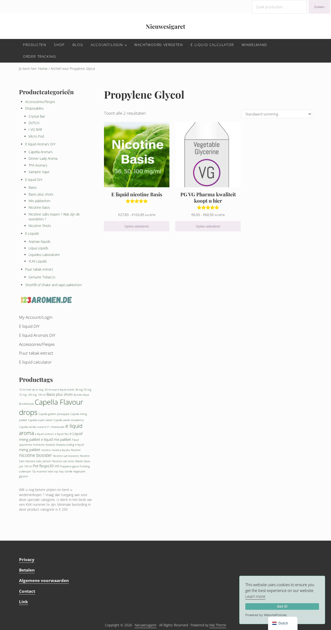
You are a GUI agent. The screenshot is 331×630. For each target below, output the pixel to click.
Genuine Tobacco (42, 277)
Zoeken (319, 7)
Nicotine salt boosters (66, 456)
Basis (33, 187)
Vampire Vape (39, 171)
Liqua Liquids (38, 248)
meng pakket (29, 449)
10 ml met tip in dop (31, 389)
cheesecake (57, 427)
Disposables (34, 108)
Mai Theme (217, 625)
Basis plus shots (41, 194)
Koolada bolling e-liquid (70, 444)
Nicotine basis (39, 207)
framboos (39, 444)
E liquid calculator (35, 362)
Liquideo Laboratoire (44, 254)
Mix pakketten (39, 200)
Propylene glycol (69, 466)
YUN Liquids (38, 261)
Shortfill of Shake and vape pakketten (53, 284)
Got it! (282, 606)
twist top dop (56, 471)
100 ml (42, 394)
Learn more (255, 596)
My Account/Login (35, 317)
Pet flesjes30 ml (46, 465)
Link (23, 601)
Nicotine (76, 450)
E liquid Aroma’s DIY (37, 335)
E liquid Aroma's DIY (40, 144)
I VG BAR (35, 129)
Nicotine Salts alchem (38, 461)
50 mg (87, 389)
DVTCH (34, 123)
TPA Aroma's (38, 165)
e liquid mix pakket (56, 439)
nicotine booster (35, 455)
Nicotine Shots (40, 225)
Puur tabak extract (39, 269)
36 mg (79, 389)
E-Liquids (32, 233)
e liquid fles (62, 434)
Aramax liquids (40, 241)
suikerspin (25, 471)
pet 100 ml (25, 466)
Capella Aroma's (41, 152)
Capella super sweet (40, 420)
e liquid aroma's (44, 434)
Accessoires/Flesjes (40, 101)
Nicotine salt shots (63, 461)
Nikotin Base (82, 461)
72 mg (23, 394)
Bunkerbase (26, 403)
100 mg (32, 394)
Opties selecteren (136, 226)
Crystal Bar (37, 116)
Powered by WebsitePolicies (266, 615)
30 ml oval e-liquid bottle (59, 389)
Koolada (50, 444)
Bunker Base (81, 394)
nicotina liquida (61, 450)
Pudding (85, 466)
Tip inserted (39, 471)
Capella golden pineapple (54, 414)
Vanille (68, 471)
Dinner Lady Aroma (43, 158)
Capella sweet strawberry (68, 420)
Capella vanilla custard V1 (34, 427)
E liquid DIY (33, 179)
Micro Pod (36, 136)
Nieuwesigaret (165, 26)
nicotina (46, 450)
